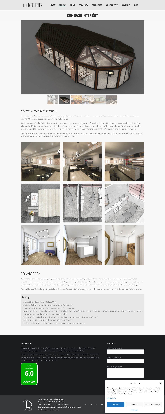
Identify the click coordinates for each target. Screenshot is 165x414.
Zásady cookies (134, 410)
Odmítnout (134, 404)
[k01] (82, 245)
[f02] (40, 161)
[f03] (124, 161)
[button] (160, 383)
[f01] (82, 161)
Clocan (47, 410)
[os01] (124, 203)
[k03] (124, 245)
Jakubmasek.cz (55, 410)
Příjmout (116, 404)
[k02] (40, 245)
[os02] (82, 203)
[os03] (40, 203)
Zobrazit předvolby (153, 404)
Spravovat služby (111, 398)
